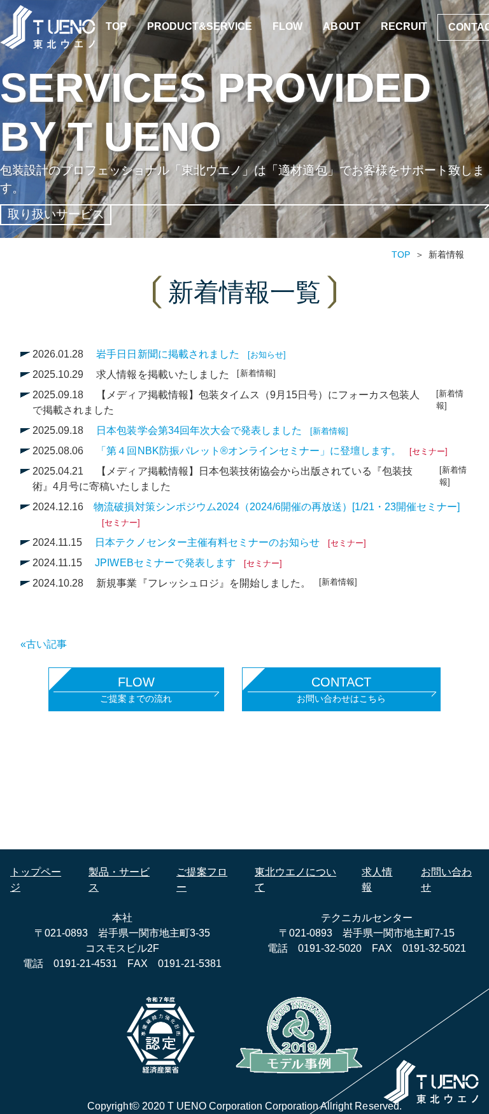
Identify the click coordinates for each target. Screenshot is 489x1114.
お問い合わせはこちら (341, 689)
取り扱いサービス (56, 214)
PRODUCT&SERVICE (199, 26)
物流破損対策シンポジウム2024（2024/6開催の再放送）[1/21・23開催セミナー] (277, 514)
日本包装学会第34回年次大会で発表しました (222, 430)
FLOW (287, 26)
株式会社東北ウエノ (48, 27)
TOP (116, 26)
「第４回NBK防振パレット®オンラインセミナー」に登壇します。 (272, 450)
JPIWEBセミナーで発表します (188, 562)
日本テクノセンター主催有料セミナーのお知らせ (230, 542)
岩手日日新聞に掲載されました (190, 354)
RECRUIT (404, 26)
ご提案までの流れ (135, 689)
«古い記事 (43, 644)
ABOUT (341, 26)
